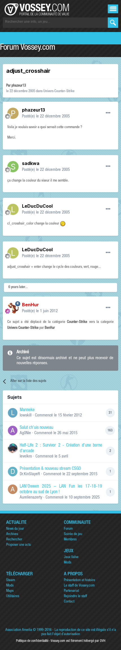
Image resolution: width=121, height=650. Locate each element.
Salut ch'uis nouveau (36, 428)
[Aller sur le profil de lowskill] (12, 413)
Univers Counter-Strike (59, 91)
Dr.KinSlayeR (30, 474)
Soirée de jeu (73, 534)
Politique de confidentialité (32, 641)
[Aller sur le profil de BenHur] (13, 308)
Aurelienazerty (31, 497)
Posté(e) (46, 116)
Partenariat (71, 591)
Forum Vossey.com (27, 48)
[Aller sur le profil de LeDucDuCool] (13, 209)
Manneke (27, 410)
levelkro (26, 456)
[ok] (113, 22)
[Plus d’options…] (108, 113)
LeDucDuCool (37, 206)
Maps (10, 591)
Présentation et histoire (79, 580)
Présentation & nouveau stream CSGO (50, 469)
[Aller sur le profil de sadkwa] (13, 166)
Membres (70, 540)
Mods (67, 563)
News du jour (15, 529)
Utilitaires (12, 596)
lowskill (26, 415)
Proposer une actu (18, 545)
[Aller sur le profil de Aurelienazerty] (12, 489)
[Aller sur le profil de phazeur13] (13, 113)
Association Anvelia (18, 630)
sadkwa (30, 163)
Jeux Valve (71, 557)
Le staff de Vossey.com (79, 586)
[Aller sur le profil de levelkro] (12, 448)
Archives (12, 534)
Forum (68, 529)
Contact (69, 602)
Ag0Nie (25, 433)
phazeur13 (19, 86)
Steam (10, 580)
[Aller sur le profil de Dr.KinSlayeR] (12, 471)
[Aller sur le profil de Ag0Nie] (12, 430)
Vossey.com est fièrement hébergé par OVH (78, 641)
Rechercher (14, 540)
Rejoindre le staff (75, 596)
